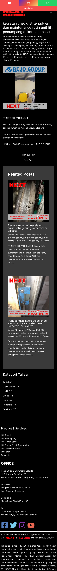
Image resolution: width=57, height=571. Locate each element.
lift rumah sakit (10, 48)
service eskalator (38, 54)
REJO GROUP (43, 144)
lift (42, 39)
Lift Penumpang (8, 438)
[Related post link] (11, 269)
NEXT (25, 54)
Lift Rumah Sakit (9, 442)
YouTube (28, 8)
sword (47, 57)
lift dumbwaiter (19, 42)
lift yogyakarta (15, 54)
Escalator (5, 452)
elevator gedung (15, 238)
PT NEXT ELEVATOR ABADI (13, 534)
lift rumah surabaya (27, 48)
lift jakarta (43, 42)
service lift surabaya (34, 57)
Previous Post (28, 155)
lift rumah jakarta (45, 45)
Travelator (6, 455)
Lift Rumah (31, 45)
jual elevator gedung (32, 238)
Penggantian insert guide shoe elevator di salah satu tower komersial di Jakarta (27, 323)
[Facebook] (4, 525)
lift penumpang (18, 45)
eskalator (19, 39)
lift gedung (32, 42)
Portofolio (7, 405)
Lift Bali (6, 396)
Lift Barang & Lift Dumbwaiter (15, 445)
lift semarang (43, 48)
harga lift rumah (32, 39)
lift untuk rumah (28, 51)
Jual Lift (6, 391)
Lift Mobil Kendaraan (10, 448)
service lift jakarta (14, 57)
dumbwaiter (8, 39)
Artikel (6, 382)
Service (7, 36)
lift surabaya (14, 51)
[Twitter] (13, 525)
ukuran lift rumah (11, 60)
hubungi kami (17, 138)
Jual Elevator (9, 386)
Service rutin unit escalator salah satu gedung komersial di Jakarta (27, 228)
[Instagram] (22, 525)
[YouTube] (31, 525)
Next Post (28, 160)
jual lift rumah (22, 241)
